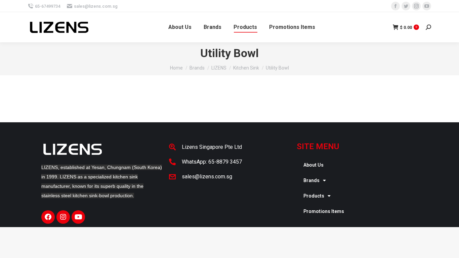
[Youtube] (78, 217)
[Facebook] (48, 217)
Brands (311, 180)
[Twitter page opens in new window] (406, 6)
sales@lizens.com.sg (96, 6)
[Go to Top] (449, 248)
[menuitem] (180, 27)
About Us (313, 165)
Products (313, 196)
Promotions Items (323, 211)
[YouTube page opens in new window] (426, 6)
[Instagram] (63, 217)
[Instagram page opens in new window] (416, 6)
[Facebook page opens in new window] (395, 6)
